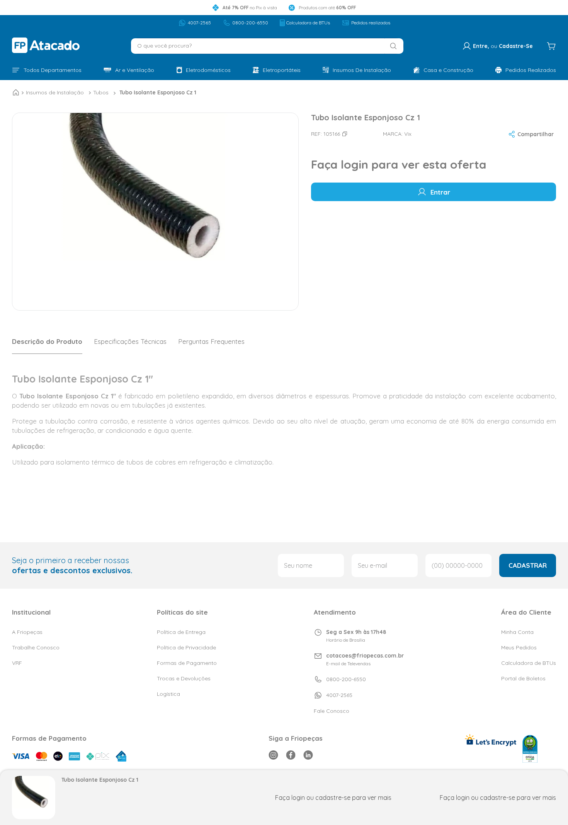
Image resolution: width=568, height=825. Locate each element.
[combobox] (267, 46)
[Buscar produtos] (391, 46)
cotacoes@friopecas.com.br (365, 655)
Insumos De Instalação (362, 70)
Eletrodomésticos (208, 70)
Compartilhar (535, 134)
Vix (408, 133)
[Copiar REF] (345, 134)
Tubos (101, 92)
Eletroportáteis (282, 70)
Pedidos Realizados (530, 70)
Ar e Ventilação (134, 70)
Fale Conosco (331, 710)
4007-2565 (199, 23)
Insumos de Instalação (55, 92)
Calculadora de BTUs (308, 23)
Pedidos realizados (370, 23)
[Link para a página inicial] (16, 92)
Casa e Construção (448, 70)
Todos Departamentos (53, 70)
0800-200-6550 (250, 23)
